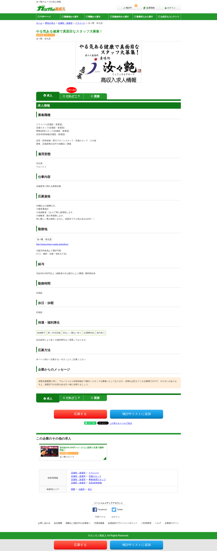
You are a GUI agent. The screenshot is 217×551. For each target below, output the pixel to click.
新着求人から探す (145, 16)
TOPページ (45, 16)
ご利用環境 (146, 523)
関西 (73, 489)
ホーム (39, 23)
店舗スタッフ (95, 476)
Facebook (102, 509)
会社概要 (58, 523)
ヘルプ (158, 523)
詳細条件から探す (120, 16)
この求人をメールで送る (120, 423)
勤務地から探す (71, 16)
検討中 (131, 7)
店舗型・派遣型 (65, 23)
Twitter (119, 509)
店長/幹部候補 (95, 483)
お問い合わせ (44, 523)
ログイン (171, 8)
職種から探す (94, 16)
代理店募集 (99, 523)
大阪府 (81, 489)
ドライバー (80, 23)
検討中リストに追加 (136, 414)
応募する (80, 414)
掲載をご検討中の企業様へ (78, 523)
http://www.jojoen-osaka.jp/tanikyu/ (52, 244)
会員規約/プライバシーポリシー (122, 523)
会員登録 (150, 8)
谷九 (90, 489)
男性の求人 (50, 23)
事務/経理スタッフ (97, 479)
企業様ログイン (172, 523)
